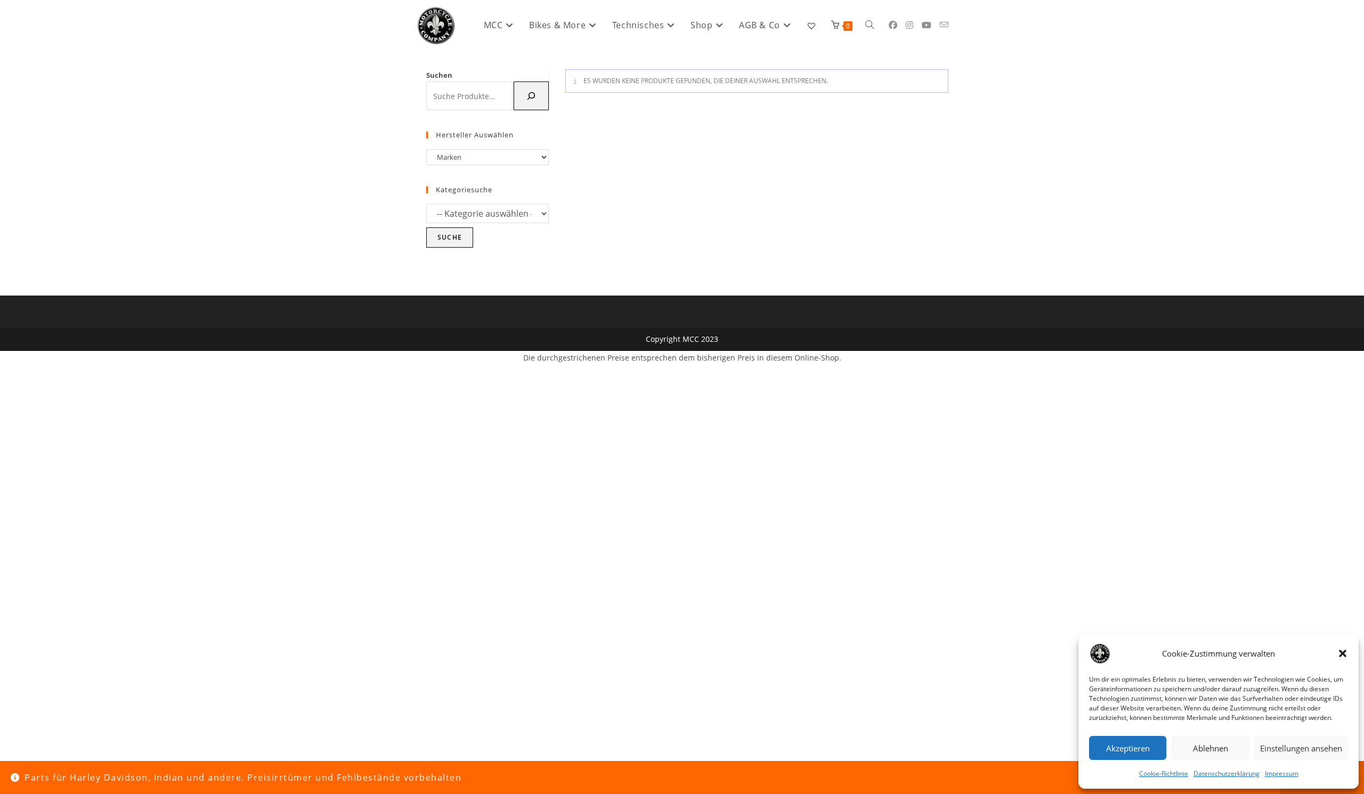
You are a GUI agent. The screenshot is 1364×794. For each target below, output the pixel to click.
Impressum (1281, 773)
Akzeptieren (1128, 748)
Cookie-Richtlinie (1163, 773)
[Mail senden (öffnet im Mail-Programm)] (944, 24)
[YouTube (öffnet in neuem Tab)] (927, 25)
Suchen (439, 75)
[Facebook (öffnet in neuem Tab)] (893, 25)
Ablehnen (1210, 748)
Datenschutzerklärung (1227, 773)
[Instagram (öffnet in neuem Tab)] (910, 25)
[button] (1342, 653)
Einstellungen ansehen (1301, 748)
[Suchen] (531, 95)
